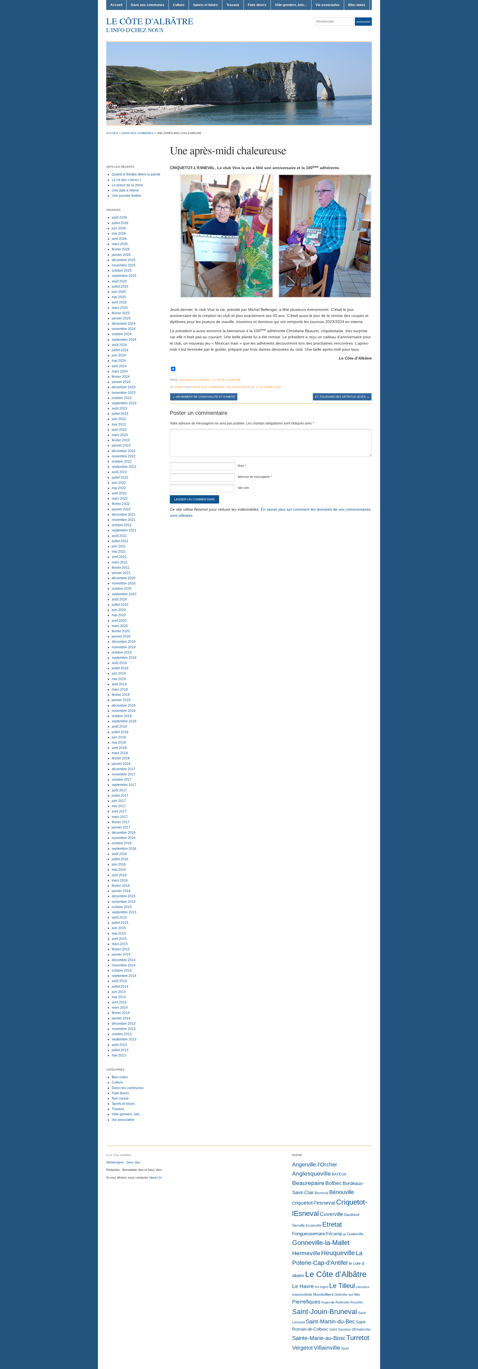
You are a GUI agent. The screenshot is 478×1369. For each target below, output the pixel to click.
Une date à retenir (125, 190)
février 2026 (121, 249)
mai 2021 (119, 552)
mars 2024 (120, 371)
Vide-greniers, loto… (291, 5)
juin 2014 (119, 992)
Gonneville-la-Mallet (321, 1242)
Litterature (362, 1287)
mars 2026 (120, 244)
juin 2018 (119, 737)
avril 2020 (119, 621)
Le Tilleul (342, 1285)
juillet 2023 (120, 414)
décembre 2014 (124, 960)
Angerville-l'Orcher (314, 1164)
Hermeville (306, 1253)
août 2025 (119, 281)
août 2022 (119, 472)
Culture (179, 5)
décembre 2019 (124, 642)
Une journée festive (126, 196)
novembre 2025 (124, 265)
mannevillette (302, 1294)
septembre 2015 (124, 912)
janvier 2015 (121, 954)
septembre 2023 (124, 403)
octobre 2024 (122, 334)
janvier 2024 (121, 382)
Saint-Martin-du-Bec (330, 1321)
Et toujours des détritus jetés (342, 396)
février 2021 (121, 568)
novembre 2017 (124, 774)
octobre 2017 (122, 779)
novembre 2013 (124, 1029)
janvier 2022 (121, 509)
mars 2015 (120, 944)
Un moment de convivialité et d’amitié (203, 396)
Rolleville (343, 1302)
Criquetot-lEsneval (195, 379)
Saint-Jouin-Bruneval (324, 1311)
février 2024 (121, 377)
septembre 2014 (124, 976)
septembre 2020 (124, 594)
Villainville (327, 1347)
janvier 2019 (121, 700)
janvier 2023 (121, 445)
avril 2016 (119, 875)
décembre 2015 (124, 896)
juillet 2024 (120, 350)
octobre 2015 (122, 907)
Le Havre (303, 1286)
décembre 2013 (124, 1024)
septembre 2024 (124, 340)
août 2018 (119, 726)
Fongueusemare (308, 1233)
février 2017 (121, 822)
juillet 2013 (120, 1050)
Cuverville (331, 1214)
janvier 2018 (121, 764)
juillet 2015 (120, 923)
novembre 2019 (124, 647)
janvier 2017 (121, 827)
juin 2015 (119, 928)
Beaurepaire (308, 1183)
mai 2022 (119, 488)
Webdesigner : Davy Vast (123, 1162)
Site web (243, 487)
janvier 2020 (121, 636)
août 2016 (119, 854)
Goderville (355, 1234)
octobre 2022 (122, 461)
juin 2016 (119, 864)
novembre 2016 (124, 838)
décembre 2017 (124, 769)
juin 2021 (119, 546)
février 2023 (121, 440)
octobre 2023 (122, 398)
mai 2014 (119, 997)
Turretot (357, 1337)
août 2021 (119, 536)
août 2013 (119, 1045)
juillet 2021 (120, 541)
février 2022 (121, 504)
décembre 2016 (124, 833)
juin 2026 (119, 228)
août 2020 (119, 599)
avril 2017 (119, 811)
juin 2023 (119, 419)
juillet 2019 (120, 668)
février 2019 (121, 695)
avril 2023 (119, 430)
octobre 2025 (122, 270)
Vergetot (302, 1348)
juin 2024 (119, 355)
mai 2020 (119, 615)
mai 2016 (119, 870)
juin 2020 (119, 610)
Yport (345, 1348)
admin (178, 387)
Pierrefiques (306, 1302)
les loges (321, 1287)
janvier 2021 (121, 573)
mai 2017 (119, 806)
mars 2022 (120, 498)
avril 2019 (119, 684)
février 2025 (121, 313)
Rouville (356, 1302)
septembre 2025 (124, 276)
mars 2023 (120, 435)
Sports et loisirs (205, 5)
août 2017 (119, 790)
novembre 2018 (124, 711)
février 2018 (121, 758)
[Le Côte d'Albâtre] (239, 83)
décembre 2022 (124, 451)
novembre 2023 (124, 393)
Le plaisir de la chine (127, 185)
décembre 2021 (124, 514)
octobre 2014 (122, 970)
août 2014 (119, 981)
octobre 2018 (122, 716)
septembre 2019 (124, 658)
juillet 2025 (120, 287)
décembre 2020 (124, 578)
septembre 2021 (124, 530)
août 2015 (119, 917)
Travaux (233, 5)
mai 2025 (119, 297)
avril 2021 (119, 557)
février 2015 (121, 949)
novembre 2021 (124, 520)
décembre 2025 (124, 260)
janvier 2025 (121, 318)
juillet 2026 (120, 223)
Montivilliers (323, 1294)
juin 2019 (119, 673)
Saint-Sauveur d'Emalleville (350, 1329)
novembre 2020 (124, 583)
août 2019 (119, 663)
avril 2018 (119, 748)
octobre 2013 (122, 1034)
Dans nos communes (147, 5)
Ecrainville (313, 1225)
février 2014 (121, 1013)
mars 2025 (120, 308)
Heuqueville (338, 1253)
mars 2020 (120, 626)
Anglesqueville (311, 1173)
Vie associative (328, 5)
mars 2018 (120, 753)
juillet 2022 (120, 477)
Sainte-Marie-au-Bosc (318, 1338)
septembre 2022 (124, 467)
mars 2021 (120, 562)
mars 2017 (120, 817)
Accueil (116, 5)
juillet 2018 (120, 732)
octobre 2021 (122, 525)
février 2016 (121, 886)
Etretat (332, 1224)
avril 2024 (119, 366)
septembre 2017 (124, 785)
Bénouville (341, 1192)
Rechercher (363, 21)
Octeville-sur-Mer (347, 1294)
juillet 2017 (120, 796)
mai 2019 (119, 679)
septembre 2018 (124, 721)
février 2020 (121, 631)
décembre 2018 (124, 705)
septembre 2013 (124, 1039)
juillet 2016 (120, 859)
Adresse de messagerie (255, 476)
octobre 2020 (122, 589)
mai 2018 (119, 742)
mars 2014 (120, 1007)
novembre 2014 (124, 965)
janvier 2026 (121, 255)
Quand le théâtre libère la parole (136, 174)
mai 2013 (119, 1055)
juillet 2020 (120, 605)
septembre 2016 (124, 849)
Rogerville (328, 1302)
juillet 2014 (120, 986)
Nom (242, 465)
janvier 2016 (121, 891)
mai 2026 (119, 233)
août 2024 (119, 345)
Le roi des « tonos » (126, 180)
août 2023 (119, 408)
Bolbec (333, 1183)
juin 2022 (119, 483)
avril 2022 (119, 493)
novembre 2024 (124, 329)
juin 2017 (119, 801)
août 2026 (119, 217)
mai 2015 (119, 933)
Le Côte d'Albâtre (149, 21)
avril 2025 (119, 302)
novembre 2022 (124, 456)
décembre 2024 (124, 324)
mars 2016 (120, 880)
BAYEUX (339, 1174)
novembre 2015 (124, 902)
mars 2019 (120, 689)
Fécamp (334, 1233)
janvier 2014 (121, 1018)
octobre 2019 (122, 652)
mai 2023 (119, 424)
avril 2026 (119, 239)
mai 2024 (119, 361)
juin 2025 (119, 292)
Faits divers (257, 5)
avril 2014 (119, 1002)
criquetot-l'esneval (313, 1203)
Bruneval (321, 1193)
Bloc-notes (356, 5)
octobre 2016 (122, 843)
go (344, 1234)
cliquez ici (155, 1177)
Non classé (120, 1098)
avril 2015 (119, 939)
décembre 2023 (124, 387)
